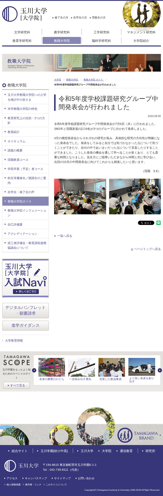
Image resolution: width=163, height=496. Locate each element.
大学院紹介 (141, 40)
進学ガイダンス (25, 325)
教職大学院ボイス (19, 201)
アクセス (12, 478)
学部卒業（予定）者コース (25, 169)
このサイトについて (56, 484)
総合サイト (20, 450)
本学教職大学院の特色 (22, 108)
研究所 (150, 450)
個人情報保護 (14, 484)
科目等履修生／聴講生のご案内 (27, 180)
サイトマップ (62, 478)
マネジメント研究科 (141, 32)
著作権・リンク (33, 484)
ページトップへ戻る (147, 249)
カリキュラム (16, 141)
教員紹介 (14, 132)
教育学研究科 (22, 40)
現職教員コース (18, 159)
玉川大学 (87, 450)
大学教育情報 (14, 340)
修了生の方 (61, 17)
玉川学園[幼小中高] (54, 450)
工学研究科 (102, 32)
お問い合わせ (86, 478)
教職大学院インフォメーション (27, 213)
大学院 (106, 450)
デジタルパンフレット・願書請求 (25, 310)
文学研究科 (22, 32)
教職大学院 (62, 40)
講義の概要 (15, 150)
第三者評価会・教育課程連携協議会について (27, 245)
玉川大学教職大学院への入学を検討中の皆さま (27, 97)
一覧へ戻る (64, 235)
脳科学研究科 (101, 40)
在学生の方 (80, 17)
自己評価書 (15, 224)
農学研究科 (62, 32)
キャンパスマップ (36, 478)
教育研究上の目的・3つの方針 (26, 120)
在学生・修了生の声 (21, 192)
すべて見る (17, 385)
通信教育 (126, 450)
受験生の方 (99, 17)
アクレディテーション (22, 233)
